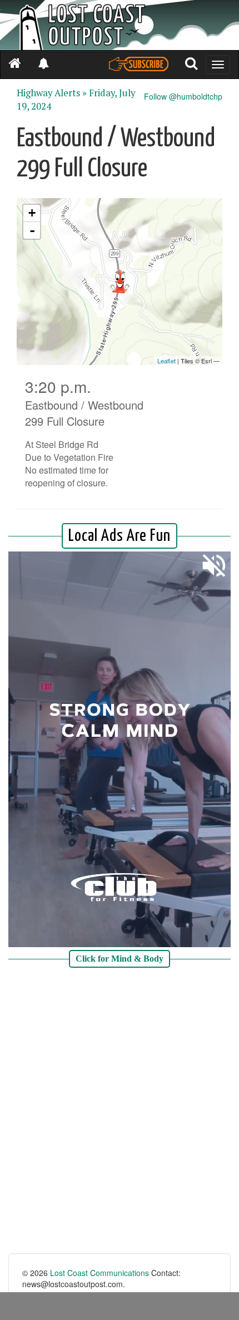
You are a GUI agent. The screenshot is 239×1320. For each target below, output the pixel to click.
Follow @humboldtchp (183, 96)
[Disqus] (119, 1112)
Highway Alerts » (52, 93)
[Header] (119, 25)
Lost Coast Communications (99, 1272)
